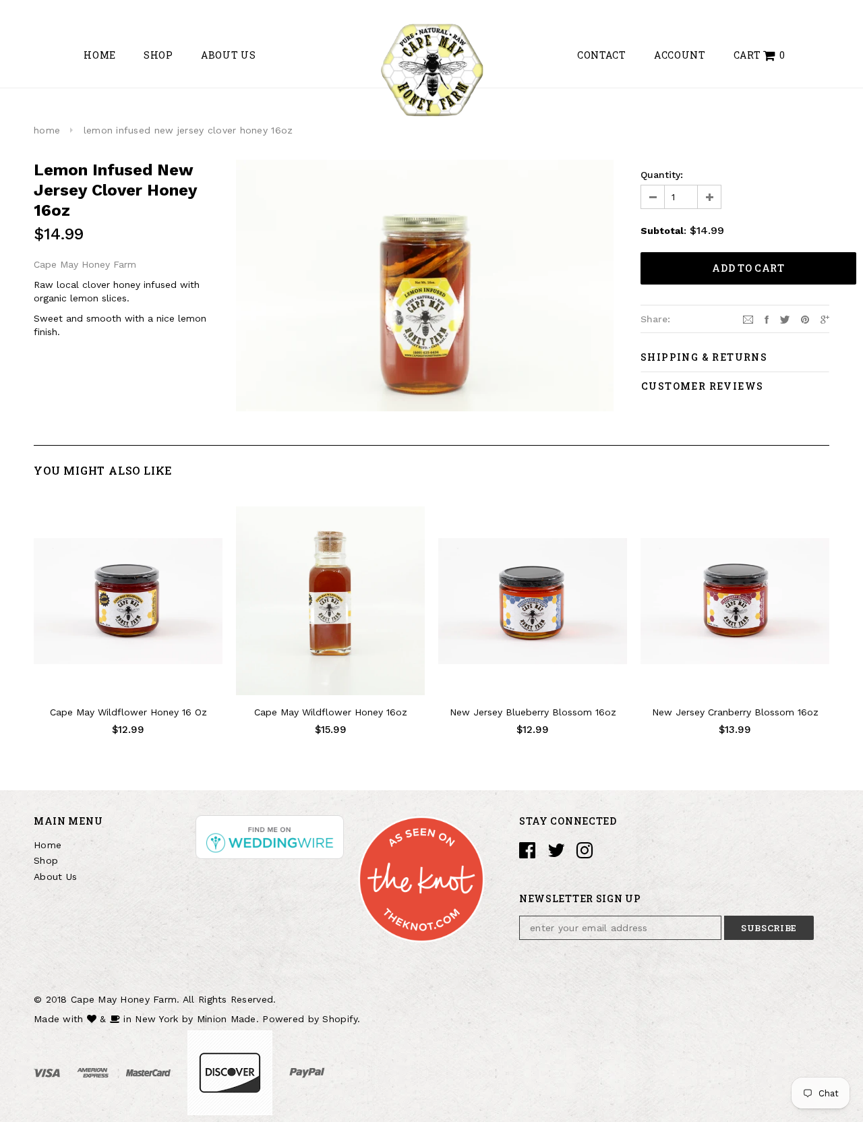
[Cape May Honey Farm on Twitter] (556, 853)
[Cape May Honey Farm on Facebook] (527, 853)
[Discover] (231, 1072)
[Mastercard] (150, 1072)
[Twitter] (785, 318)
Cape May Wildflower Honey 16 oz (128, 712)
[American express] (94, 1072)
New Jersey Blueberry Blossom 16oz (533, 712)
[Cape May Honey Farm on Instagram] (584, 853)
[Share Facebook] (767, 318)
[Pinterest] (805, 318)
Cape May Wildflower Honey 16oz (330, 712)
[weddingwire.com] (270, 835)
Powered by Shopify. (311, 1018)
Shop (46, 860)
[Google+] (825, 318)
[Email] (748, 318)
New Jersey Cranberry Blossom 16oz (735, 712)
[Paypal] (307, 1072)
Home (47, 844)
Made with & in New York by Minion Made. (146, 1018)
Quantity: (662, 174)
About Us (55, 876)
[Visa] (48, 1072)
